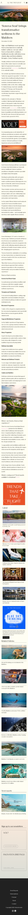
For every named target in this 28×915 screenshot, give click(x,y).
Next (24, 804)
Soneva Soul (14, 68)
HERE (18, 477)
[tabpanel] (14, 803)
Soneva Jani (4, 428)
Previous (3, 804)
